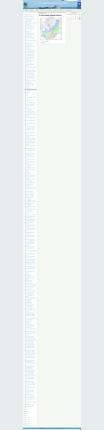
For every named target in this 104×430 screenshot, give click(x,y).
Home (43, 12)
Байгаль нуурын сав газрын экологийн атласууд (55, 12)
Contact (34, 0)
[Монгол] (62, 0)
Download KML (42, 42)
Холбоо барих (68, 10)
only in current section (71, 1)
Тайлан (31, 10)
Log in (66, 0)
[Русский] (63, 0)
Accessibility (30, 0)
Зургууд (46, 12)
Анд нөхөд (61, 10)
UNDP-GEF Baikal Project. (53, 428)
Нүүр (26, 10)
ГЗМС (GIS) (42, 10)
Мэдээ (36, 10)
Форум (55, 10)
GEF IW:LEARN (46, 428)
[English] (61, 0)
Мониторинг (49, 10)
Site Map (25, 0)
